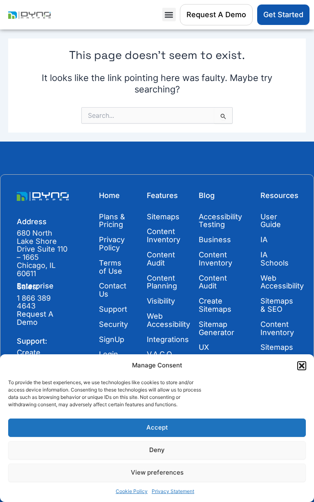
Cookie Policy (132, 491)
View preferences (157, 472)
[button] (302, 366)
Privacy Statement (173, 491)
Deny (157, 450)
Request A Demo (35, 318)
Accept (157, 427)
